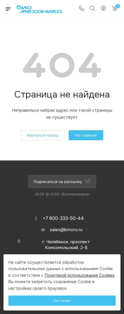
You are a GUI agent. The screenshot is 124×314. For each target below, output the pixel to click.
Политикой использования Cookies (79, 275)
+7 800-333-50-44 (63, 218)
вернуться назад (42, 135)
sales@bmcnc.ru (66, 230)
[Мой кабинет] (103, 9)
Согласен (62, 300)
